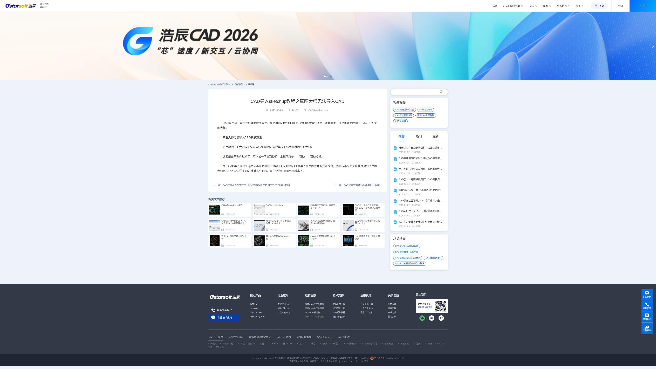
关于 (578, 6)
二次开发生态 (366, 308)
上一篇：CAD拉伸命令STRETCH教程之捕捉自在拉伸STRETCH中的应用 (252, 185)
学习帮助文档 (339, 308)
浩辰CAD (254, 304)
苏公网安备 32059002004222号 (389, 358)
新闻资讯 (392, 317)
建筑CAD (287, 344)
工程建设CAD (284, 304)
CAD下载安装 (386, 344)
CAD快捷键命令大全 (404, 109)
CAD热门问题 (221, 84)
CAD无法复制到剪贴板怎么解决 (409, 263)
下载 (601, 5)
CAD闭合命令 (425, 109)
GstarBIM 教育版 (312, 312)
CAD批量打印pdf (433, 258)
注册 (642, 5)
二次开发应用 (284, 312)
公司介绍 (392, 304)
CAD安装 (323, 344)
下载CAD (264, 344)
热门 (419, 136)
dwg (210, 347)
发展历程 (392, 308)
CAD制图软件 (350, 344)
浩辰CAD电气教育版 (314, 308)
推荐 (402, 136)
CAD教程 (311, 344)
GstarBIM (254, 308)
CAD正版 (240, 344)
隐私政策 (304, 361)
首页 (495, 6)
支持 (532, 6)
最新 (436, 136)
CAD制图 (212, 344)
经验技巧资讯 (339, 317)
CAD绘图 (439, 344)
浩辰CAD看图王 (257, 317)
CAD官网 (428, 344)
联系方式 (392, 312)
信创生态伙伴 (366, 304)
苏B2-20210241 (362, 358)
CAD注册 (416, 344)
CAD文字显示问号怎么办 (406, 246)
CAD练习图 (400, 121)
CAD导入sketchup (318, 110)
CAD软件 (353, 361)
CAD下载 (364, 361)
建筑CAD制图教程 (425, 115)
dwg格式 (220, 347)
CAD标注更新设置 (403, 115)
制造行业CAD (284, 308)
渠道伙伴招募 (366, 312)
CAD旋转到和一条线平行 (406, 252)
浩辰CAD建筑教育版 (314, 304)
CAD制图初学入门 (368, 344)
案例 (546, 6)
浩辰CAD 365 (256, 312)
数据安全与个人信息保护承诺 (323, 361)
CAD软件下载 (226, 344)
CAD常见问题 (237, 84)
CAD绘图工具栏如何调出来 (407, 258)
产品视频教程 (339, 312)
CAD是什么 (335, 344)
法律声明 (293, 361)
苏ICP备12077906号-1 (318, 358)
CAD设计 (299, 344)
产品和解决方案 (512, 6)
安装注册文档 (339, 304)
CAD (210, 84)
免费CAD (252, 344)
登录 (620, 5)
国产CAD (275, 344)
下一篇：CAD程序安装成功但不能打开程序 (357, 185)
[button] (326, 76)
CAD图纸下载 (402, 344)
